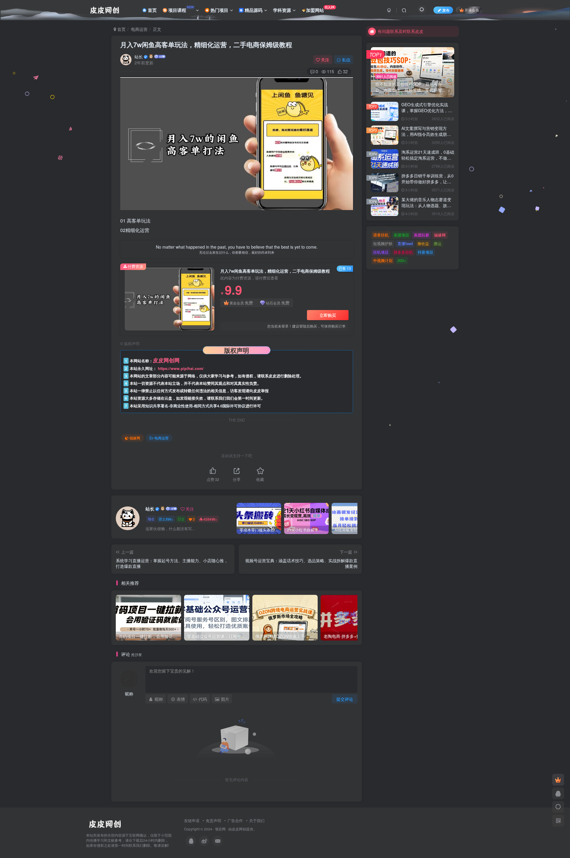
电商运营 (139, 29)
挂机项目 (381, 252)
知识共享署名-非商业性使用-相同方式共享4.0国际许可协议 (195, 406)
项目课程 (180, 9)
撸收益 (423, 243)
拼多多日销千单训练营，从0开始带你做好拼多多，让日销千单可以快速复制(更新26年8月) (427, 184)
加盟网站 (320, 9)
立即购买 (327, 315)
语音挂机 (381, 235)
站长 (138, 57)
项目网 (220, 829)
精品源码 (252, 10)
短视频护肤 (382, 243)
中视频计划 (382, 260)
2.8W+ (168, 519)
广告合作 (235, 820)
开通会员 (472, 9)
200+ (402, 260)
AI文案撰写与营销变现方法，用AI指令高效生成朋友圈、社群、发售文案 (426, 134)
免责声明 (213, 820)
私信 (346, 60)
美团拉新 (421, 235)
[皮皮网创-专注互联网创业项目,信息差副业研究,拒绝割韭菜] (105, 823)
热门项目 (218, 10)
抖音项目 (425, 252)
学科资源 (282, 10)
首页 (152, 10)
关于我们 (257, 820)
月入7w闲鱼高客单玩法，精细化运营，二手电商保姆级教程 (206, 44)
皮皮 (235, 829)
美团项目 (401, 235)
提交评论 (344, 699)
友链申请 (192, 820)
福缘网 (134, 437)
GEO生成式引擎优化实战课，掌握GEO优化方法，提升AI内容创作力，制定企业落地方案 (426, 113)
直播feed (405, 243)
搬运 (437, 243)
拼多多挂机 (403, 252)
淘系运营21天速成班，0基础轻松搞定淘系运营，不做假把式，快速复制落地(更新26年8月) (427, 160)
